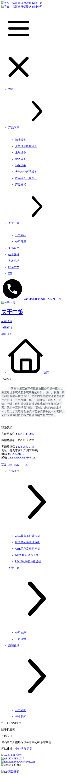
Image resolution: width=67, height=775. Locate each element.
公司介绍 (6, 321)
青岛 (29, 748)
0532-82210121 (17, 453)
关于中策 (12, 312)
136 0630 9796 (26, 446)
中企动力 (20, 748)
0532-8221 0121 (42, 299)
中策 (16, 464)
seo (26, 464)
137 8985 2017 (26, 433)
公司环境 (6, 327)
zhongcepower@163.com (22, 457)
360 (10, 464)
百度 (3, 464)
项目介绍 (6, 334)
